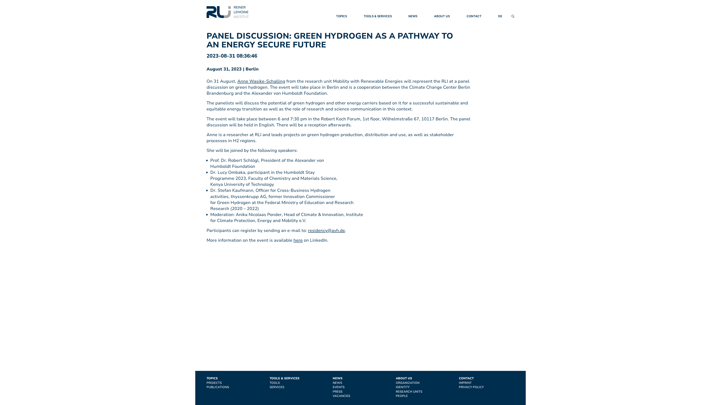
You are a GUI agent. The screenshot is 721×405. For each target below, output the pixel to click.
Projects (343, 22)
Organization (446, 22)
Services (371, 27)
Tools (369, 22)
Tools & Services (378, 16)
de (500, 16)
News (412, 16)
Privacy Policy (479, 27)
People (440, 37)
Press (413, 32)
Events (414, 27)
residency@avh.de (326, 230)
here (298, 240)
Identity (441, 27)
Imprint (473, 22)
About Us (442, 16)
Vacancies (417, 37)
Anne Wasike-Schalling (261, 81)
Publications (347, 27)
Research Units (447, 32)
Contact (474, 16)
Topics (341, 16)
